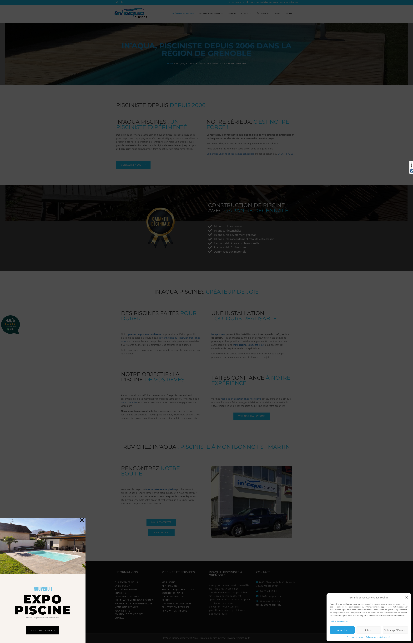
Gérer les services (339, 621)
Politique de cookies (355, 637)
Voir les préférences (395, 630)
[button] (406, 597)
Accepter (342, 630)
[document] (206, 321)
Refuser (368, 630)
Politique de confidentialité (378, 637)
